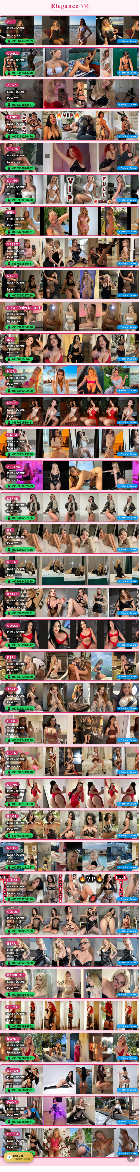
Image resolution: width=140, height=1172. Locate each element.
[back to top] (131, 1157)
